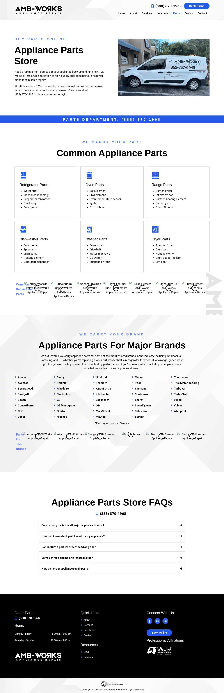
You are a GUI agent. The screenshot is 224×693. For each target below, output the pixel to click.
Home (121, 13)
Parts (176, 13)
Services (147, 13)
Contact (202, 13)
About (133, 13)
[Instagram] (165, 621)
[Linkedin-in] (157, 621)
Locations (162, 13)
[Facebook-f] (149, 621)
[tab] (112, 526)
